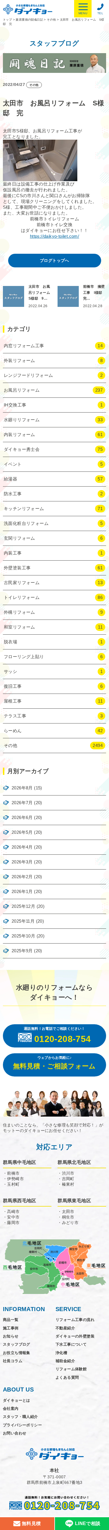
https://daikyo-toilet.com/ (54, 236)
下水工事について (71, 1344)
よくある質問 (67, 1377)
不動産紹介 (65, 1328)
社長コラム (12, 1361)
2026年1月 (22, 891)
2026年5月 (22, 832)
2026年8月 (22, 787)
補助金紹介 (65, 1361)
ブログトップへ (54, 260)
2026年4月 (22, 847)
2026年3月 (22, 861)
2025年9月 (22, 950)
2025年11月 (23, 921)
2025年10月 (23, 935)
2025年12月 (23, 906)
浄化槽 (61, 1353)
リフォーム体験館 (71, 1369)
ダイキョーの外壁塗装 (75, 1336)
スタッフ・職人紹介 (20, 1416)
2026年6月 (22, 817)
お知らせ (11, 1336)
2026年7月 (22, 802)
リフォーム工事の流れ (75, 1319)
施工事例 (11, 1328)
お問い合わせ (14, 1433)
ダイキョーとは (16, 1400)
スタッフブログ (16, 1344)
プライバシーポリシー (22, 1425)
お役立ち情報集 (16, 1353)
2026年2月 (22, 876)
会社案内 (11, 1408)
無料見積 (30, 1523)
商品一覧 (11, 1319)
